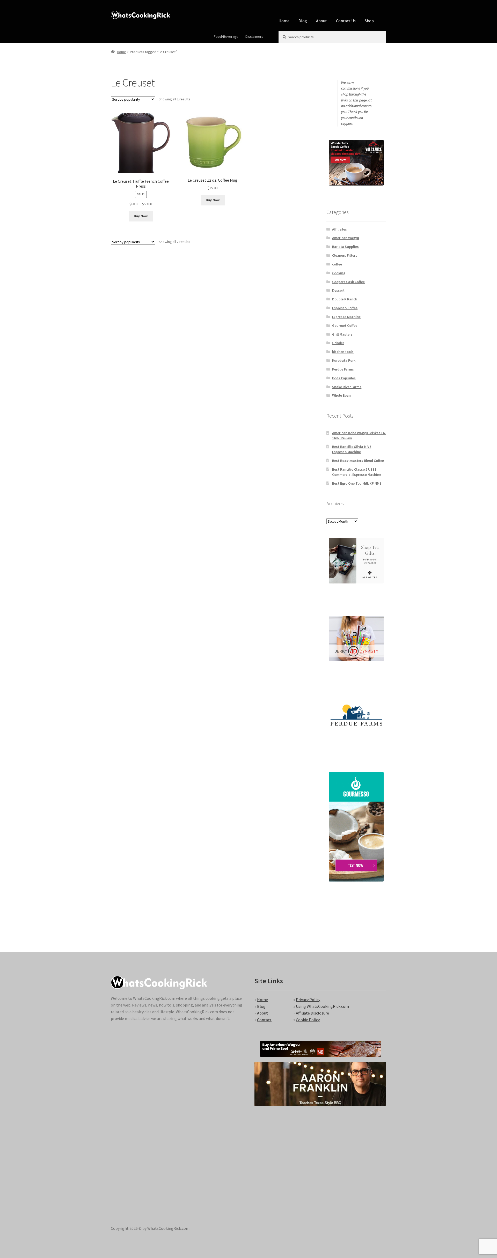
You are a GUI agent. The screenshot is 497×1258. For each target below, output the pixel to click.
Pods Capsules (344, 378)
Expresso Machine (346, 316)
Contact (264, 1019)
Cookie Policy (308, 1019)
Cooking (338, 273)
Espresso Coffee (344, 308)
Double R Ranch (344, 299)
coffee (337, 264)
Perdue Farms (343, 369)
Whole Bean (341, 395)
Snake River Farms (346, 386)
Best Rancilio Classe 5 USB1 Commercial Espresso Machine (356, 472)
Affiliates (339, 229)
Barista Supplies (345, 246)
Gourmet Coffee (344, 325)
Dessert (338, 290)
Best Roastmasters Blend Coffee (358, 460)
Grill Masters (342, 334)
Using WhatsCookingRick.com (322, 1006)
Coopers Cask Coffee (348, 281)
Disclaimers (254, 36)
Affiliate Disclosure (312, 1013)
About (321, 20)
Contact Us (346, 20)
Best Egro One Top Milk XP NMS (357, 483)
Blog (302, 20)
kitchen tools (343, 351)
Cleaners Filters (344, 255)
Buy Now (141, 216)
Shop (369, 20)
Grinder (338, 343)
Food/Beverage (226, 36)
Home (284, 20)
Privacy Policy (308, 999)
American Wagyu (345, 237)
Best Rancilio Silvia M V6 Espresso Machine (351, 449)
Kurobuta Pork (343, 360)
